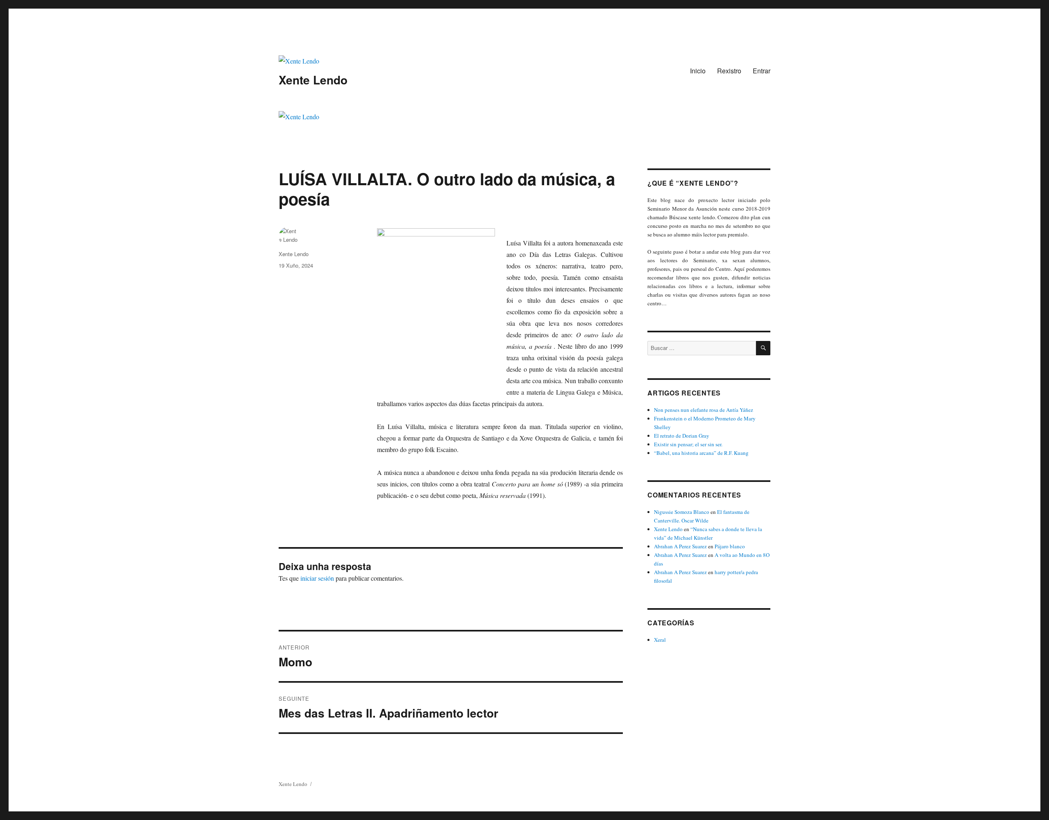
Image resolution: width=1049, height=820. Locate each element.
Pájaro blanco (730, 546)
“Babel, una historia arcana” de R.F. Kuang (701, 453)
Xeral (660, 639)
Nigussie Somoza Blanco (681, 512)
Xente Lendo (313, 79)
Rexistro (729, 70)
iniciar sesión (317, 578)
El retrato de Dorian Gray (681, 435)
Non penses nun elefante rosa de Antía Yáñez (703, 409)
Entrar (761, 70)
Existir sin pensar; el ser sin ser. (688, 444)
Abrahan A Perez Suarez (680, 546)
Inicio (698, 70)
